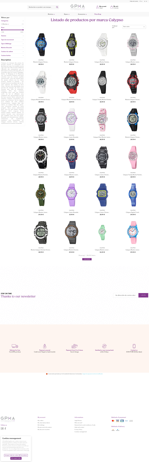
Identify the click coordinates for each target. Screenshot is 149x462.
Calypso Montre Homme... (41, 175)
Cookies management (80, 431)
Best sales (134, 27)
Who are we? (78, 422)
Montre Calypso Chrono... (41, 62)
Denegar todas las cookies (11, 455)
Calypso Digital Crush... (133, 212)
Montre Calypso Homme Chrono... (41, 250)
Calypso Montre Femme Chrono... (41, 99)
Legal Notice (78, 420)
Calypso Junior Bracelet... (71, 137)
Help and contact (134, 1)
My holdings (41, 425)
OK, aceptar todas (16, 458)
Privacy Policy (78, 429)
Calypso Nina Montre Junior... (102, 137)
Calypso (41, 60)
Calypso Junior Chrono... (102, 175)
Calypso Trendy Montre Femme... (102, 99)
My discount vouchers (44, 429)
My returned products (44, 422)
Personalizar (23, 455)
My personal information (45, 427)
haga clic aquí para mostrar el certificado (92, 373)
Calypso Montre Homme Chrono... (71, 99)
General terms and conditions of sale (84, 425)
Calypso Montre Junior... (133, 62)
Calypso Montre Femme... (102, 62)
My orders (40, 420)
